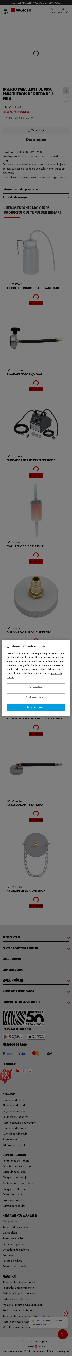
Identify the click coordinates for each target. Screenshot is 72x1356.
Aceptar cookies (36, 707)
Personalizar (36, 687)
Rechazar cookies (36, 697)
